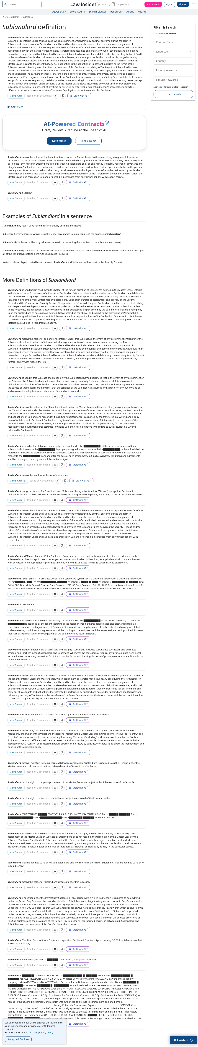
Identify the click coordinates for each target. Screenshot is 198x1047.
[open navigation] (193, 4)
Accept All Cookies (18, 1039)
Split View (17, 107)
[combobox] (21, 4)
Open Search (173, 94)
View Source (16, 95)
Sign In (169, 4)
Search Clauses (98, 11)
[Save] (56, 95)
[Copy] (63, 95)
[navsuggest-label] (21, 4)
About (130, 11)
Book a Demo (153, 4)
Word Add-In (77, 11)
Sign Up (183, 4)
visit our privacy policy (41, 1032)
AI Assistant (59, 11)
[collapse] (190, 42)
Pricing (141, 11)
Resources (116, 11)
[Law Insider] (99, 4)
